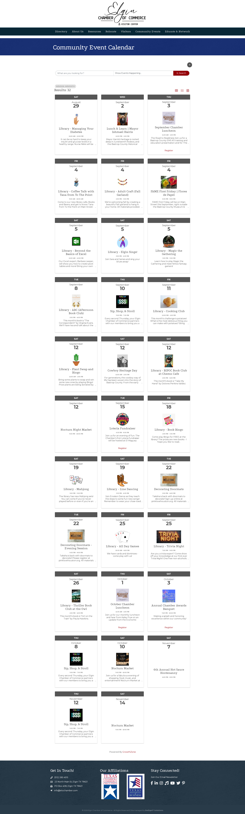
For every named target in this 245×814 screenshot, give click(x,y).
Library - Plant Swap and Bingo (76, 371)
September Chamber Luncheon (169, 129)
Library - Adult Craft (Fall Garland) (122, 193)
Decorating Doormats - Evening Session (76, 546)
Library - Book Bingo (169, 429)
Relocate (111, 31)
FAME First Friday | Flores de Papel (169, 193)
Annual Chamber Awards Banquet (168, 607)
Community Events (147, 31)
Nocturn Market (122, 668)
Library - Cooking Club (169, 311)
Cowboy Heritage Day (122, 370)
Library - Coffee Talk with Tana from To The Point (76, 193)
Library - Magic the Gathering (168, 252)
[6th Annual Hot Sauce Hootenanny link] (168, 659)
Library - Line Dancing (122, 489)
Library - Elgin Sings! (122, 252)
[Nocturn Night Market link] (76, 419)
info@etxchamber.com (66, 790)
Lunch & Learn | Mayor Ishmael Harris (122, 130)
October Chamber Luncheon (122, 606)
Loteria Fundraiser (122, 428)
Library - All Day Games (122, 546)
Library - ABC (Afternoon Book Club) (76, 311)
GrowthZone (129, 752)
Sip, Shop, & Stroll (122, 311)
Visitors (126, 31)
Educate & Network (177, 31)
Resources (94, 31)
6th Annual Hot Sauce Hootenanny (169, 671)
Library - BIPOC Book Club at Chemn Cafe (169, 372)
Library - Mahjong (76, 489)
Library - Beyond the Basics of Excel (76, 252)
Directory (61, 31)
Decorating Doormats (169, 489)
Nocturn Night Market (76, 429)
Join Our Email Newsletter (164, 777)
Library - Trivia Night (169, 546)
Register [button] (169, 150)
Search (182, 73)
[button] (189, 64)
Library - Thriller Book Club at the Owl (76, 607)
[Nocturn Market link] (122, 715)
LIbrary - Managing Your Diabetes (76, 130)
